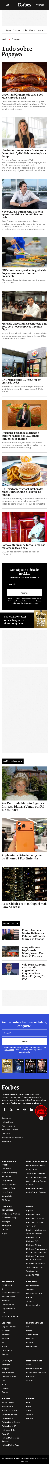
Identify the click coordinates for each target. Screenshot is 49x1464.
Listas (32, 30)
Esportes (6, 1322)
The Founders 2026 (34, 1267)
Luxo (4, 1380)
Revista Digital (8, 1126)
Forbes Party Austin (11, 1422)
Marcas (5, 1388)
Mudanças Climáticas (36, 1372)
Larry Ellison (7, 1180)
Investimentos (8, 1296)
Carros (5, 1392)
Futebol (5, 1338)
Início (4, 39)
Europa (29, 1418)
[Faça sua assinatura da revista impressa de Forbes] (7, 1065)
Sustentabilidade (34, 1368)
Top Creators (32, 1271)
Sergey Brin (7, 1196)
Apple (4, 1233)
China (28, 1410)
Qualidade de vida (10, 1376)
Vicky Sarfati (32, 1169)
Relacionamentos (34, 1293)
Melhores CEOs (33, 1237)
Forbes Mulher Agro (10, 1445)
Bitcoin (5, 1289)
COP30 (29, 1380)
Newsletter (6, 1141)
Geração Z (31, 1289)
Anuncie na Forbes (10, 1130)
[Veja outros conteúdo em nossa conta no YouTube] (24, 1109)
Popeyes (16, 39)
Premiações (31, 1346)
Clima (28, 1364)
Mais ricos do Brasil (36, 1161)
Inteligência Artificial (11, 1214)
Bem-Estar (32, 1281)
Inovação (6, 1221)
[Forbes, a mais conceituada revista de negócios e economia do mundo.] (24, 5)
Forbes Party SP (9, 1426)
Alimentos (30, 1376)
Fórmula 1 (6, 1334)
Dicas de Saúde (33, 1305)
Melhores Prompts (10, 1218)
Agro (8, 30)
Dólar (4, 1312)
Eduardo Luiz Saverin (35, 1165)
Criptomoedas (8, 1308)
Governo (30, 1414)
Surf (3, 1342)
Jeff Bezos (6, 1176)
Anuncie (40, 4)
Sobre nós (6, 1118)
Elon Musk (6, 1169)
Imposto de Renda (10, 1316)
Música (29, 1342)
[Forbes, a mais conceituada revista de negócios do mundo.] (24, 1087)
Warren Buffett (8, 1188)
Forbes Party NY (9, 1418)
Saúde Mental (32, 1285)
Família (29, 1297)
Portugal (6, 1364)
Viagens (5, 1368)
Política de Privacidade (17, 601)
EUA (28, 1402)
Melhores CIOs (32, 1241)
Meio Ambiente (34, 1360)
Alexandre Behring (34, 1188)
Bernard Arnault (9, 1184)
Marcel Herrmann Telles (36, 1177)
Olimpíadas (7, 1350)
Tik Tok (5, 1229)
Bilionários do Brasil (35, 1218)
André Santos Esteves (36, 1192)
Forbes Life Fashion (10, 1414)
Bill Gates (6, 1200)
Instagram (6, 1225)
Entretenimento (34, 1322)
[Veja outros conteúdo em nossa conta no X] (11, 1109)
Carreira (17, 30)
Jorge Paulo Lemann (35, 1173)
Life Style (7, 1360)
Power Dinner (8, 1402)
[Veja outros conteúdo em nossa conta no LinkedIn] (31, 1109)
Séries (28, 1327)
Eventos (30, 1338)
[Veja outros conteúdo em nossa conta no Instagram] (18, 1109)
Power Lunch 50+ (9, 1410)
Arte (4, 1384)
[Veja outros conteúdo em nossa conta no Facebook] (4, 1109)
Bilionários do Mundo (35, 1222)
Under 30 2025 (32, 1275)
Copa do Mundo (9, 1327)
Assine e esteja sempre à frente (26, 1103)
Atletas (5, 1354)
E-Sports (6, 1330)
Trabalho (30, 1301)
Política (30, 1398)
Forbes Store (7, 1122)
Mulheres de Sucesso (35, 1263)
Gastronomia (8, 1372)
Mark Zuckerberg (9, 1172)
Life (25, 30)
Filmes (29, 1330)
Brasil (28, 1406)
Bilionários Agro (33, 1214)
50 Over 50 (31, 1226)
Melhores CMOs (33, 1245)
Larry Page (7, 1192)
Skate (4, 1346)
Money (41, 30)
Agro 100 (30, 1210)
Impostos (6, 1300)
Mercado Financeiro (11, 1293)
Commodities (8, 1304)
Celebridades (32, 1334)
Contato (6, 1133)
